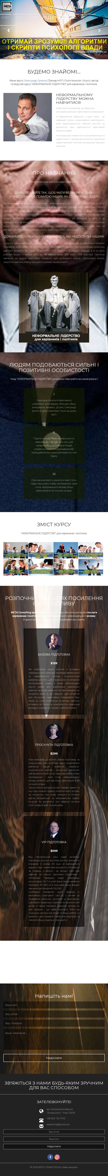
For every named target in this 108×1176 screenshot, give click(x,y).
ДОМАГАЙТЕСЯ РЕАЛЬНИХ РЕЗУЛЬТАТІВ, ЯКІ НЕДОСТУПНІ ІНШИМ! (54, 236)
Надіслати (54, 1058)
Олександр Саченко (35, 80)
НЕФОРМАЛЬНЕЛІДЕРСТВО (63, 6)
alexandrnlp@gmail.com (58, 1124)
